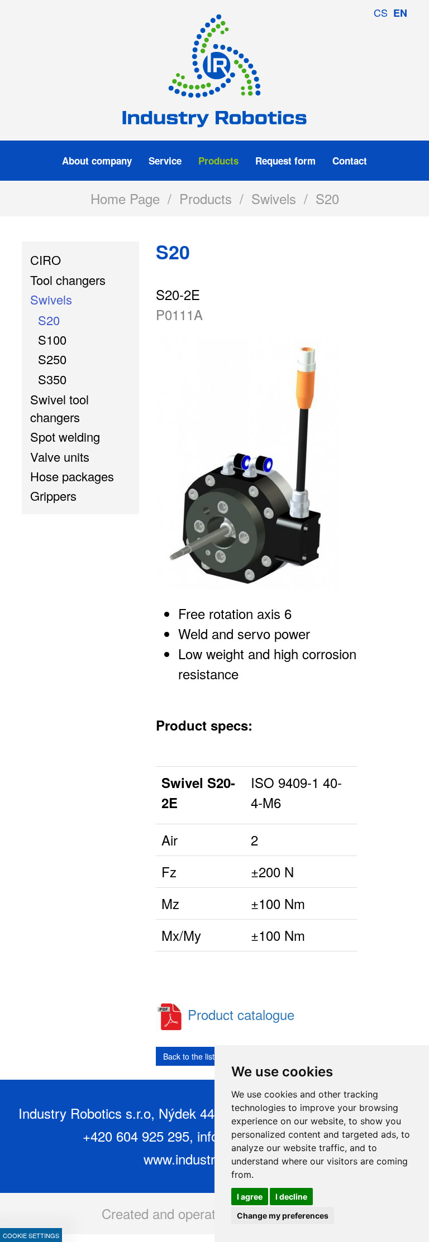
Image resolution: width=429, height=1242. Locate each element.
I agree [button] (250, 1196)
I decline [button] (291, 1196)
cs (381, 12)
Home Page (125, 198)
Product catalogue (241, 1014)
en (400, 13)
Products (205, 198)
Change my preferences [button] (282, 1215)
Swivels (273, 198)
